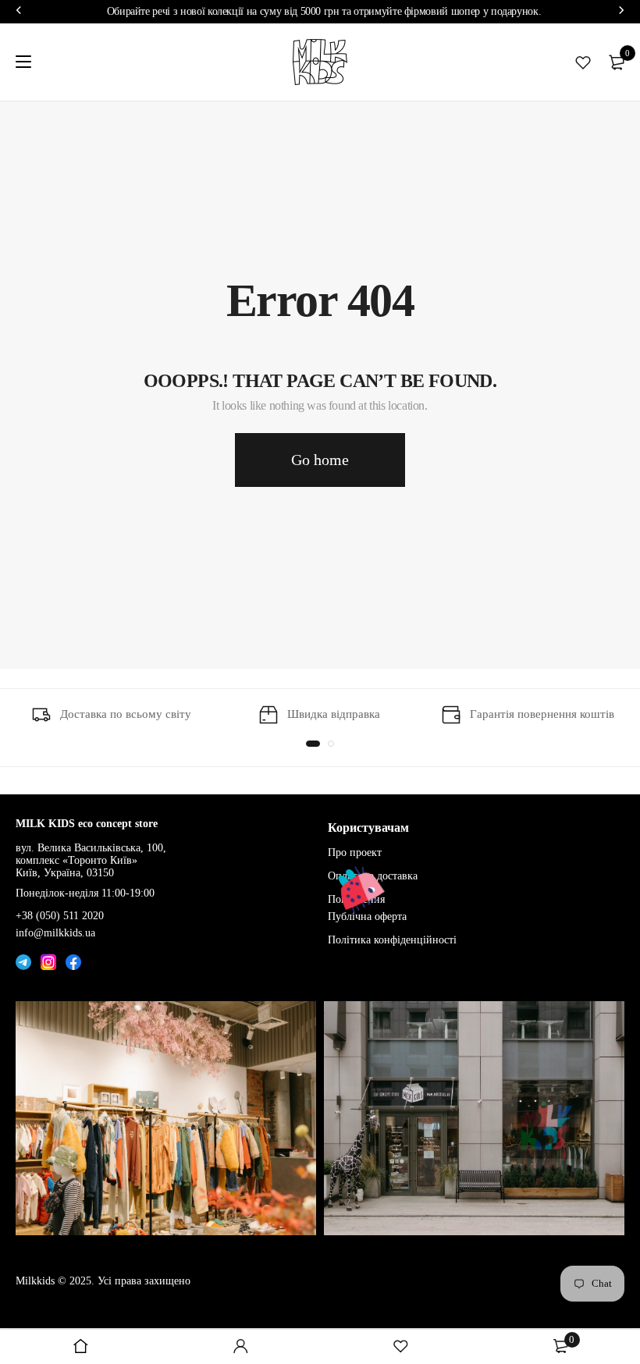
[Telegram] (23, 958)
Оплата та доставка (373, 876)
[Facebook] (73, 958)
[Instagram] (48, 958)
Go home (320, 459)
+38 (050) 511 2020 (60, 916)
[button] (313, 744)
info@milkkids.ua (55, 933)
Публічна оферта (367, 916)
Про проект (355, 852)
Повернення (356, 899)
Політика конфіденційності (392, 939)
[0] (616, 62)
